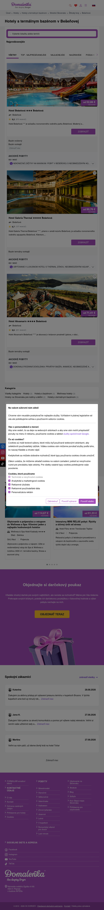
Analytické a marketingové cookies (28, 480)
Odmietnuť (53, 501)
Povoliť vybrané (69, 501)
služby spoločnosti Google (76, 433)
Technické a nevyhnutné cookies (27, 477)
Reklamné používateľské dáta (26, 488)
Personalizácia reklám (22, 492)
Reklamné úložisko (21, 484)
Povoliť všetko (87, 501)
